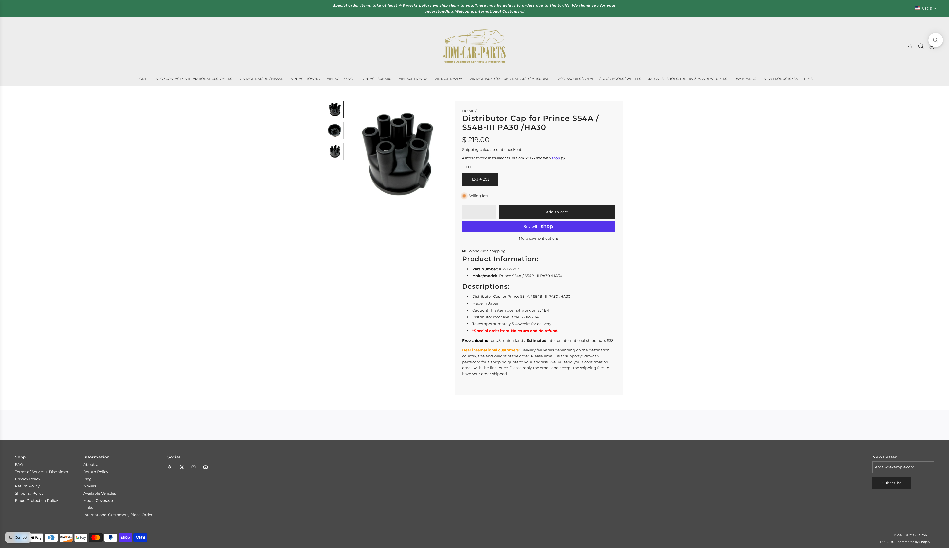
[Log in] (910, 46)
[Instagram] (193, 467)
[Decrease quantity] (467, 212)
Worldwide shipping (487, 251)
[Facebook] (169, 467)
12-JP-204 (529, 317)
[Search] (920, 46)
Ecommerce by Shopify (913, 542)
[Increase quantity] (490, 212)
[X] (181, 467)
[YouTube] (205, 467)
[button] (359, 152)
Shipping (470, 149)
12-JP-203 (480, 179)
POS (883, 542)
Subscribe (892, 483)
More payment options (539, 238)
